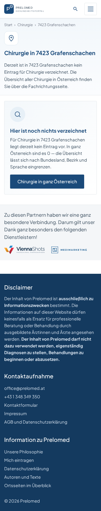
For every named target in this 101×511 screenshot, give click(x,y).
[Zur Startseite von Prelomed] (27, 9)
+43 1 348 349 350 (22, 396)
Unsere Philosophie (23, 451)
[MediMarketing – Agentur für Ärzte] (69, 250)
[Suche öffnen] (75, 9)
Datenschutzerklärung (26, 468)
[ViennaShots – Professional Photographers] (24, 250)
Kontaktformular (21, 405)
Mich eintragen (19, 460)
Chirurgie (25, 24)
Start (8, 24)
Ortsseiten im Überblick (27, 485)
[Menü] (90, 9)
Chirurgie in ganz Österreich (47, 181)
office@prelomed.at (24, 388)
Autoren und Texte (22, 477)
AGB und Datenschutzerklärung (35, 421)
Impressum (15, 413)
